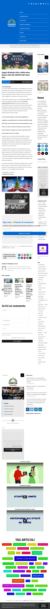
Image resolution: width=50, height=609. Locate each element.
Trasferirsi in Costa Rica (9, 408)
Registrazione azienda (8, 411)
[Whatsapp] (42, 149)
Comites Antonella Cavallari (41, 288)
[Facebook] (39, 146)
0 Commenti (12, 247)
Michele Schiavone (41, 326)
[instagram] (33, 3)
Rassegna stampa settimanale (41, 337)
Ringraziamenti (41, 345)
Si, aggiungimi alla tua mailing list (18, 338)
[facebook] (28, 3)
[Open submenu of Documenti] (47, 20)
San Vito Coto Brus (41, 353)
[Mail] (42, 153)
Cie (42, 281)
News (9, 247)
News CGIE (40, 330)
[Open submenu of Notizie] (47, 33)
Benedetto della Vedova (42, 273)
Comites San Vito (41, 294)
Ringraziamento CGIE (42, 347)
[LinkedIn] (39, 149)
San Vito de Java (41, 355)
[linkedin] (36, 3)
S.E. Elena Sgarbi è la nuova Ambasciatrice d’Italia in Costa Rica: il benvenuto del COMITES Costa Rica (43, 105)
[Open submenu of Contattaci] (47, 37)
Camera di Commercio (42, 275)
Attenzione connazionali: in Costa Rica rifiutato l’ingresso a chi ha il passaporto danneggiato (13, 394)
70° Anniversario (41, 264)
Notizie (45, 332)
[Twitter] (42, 146)
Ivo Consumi (40, 310)
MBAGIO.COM (26, 600)
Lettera (39, 319)
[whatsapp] (38, 3)
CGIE (39, 281)
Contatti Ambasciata (8, 414)
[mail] (45, 3)
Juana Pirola (40, 313)
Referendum (40, 340)
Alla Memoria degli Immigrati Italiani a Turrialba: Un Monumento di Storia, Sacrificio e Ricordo (6, 289)
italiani (46, 304)
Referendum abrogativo (42, 342)
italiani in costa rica (41, 306)
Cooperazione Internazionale (41, 297)
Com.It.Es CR (41, 600)
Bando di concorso (41, 271)
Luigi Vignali (40, 323)
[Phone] (46, 153)
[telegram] (43, 3)
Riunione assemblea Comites (42, 350)
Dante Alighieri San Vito (42, 300)
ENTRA (22, 201)
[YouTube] (39, 153)
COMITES (24, 88)
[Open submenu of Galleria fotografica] (47, 25)
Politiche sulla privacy (17, 446)
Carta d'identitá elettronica (41, 278)
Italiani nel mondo (41, 308)
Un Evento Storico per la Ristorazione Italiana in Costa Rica (43, 137)
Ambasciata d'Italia (25, 246)
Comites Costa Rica (41, 291)
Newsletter (40, 332)
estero (39, 302)
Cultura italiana (4, 247)
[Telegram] (46, 149)
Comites (39, 285)
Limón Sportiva (41, 321)
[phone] (48, 3)
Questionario (40, 334)
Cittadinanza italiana (42, 283)
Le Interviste (40, 315)
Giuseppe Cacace (6, 246)
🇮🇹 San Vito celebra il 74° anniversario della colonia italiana (21, 82)
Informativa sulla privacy (21, 237)
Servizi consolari (41, 357)
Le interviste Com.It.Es (42, 317)
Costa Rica (30, 246)
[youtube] (40, 3)
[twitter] (31, 3)
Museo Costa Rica (41, 328)
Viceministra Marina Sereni (42, 362)
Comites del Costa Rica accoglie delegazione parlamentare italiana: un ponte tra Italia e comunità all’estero (17, 291)
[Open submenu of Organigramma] (47, 16)
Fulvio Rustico (40, 304)
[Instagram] (46, 146)
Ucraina (39, 359)
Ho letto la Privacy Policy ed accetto (43, 192)
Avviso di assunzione (42, 268)
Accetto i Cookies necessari (43, 605)
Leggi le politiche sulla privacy (33, 413)
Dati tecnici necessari (17, 607)
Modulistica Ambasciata (9, 406)
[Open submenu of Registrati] (47, 41)
